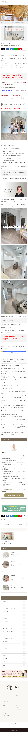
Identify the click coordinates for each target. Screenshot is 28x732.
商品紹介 (13, 655)
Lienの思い (13, 601)
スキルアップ (13, 618)
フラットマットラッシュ (13, 638)
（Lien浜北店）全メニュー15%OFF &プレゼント (7, 542)
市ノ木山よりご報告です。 (16, 554)
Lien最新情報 (18, 709)
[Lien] (14, 690)
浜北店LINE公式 (6, 715)
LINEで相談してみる (14, 495)
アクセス (4, 707)
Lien (16, 730)
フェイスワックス (13, 635)
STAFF (4, 699)
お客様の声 (13, 614)
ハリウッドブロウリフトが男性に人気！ (18, 578)
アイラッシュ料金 (19, 697)
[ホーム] (1, 21)
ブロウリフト (13, 641)
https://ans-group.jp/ (14, 148)
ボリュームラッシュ (13, 645)
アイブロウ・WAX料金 (20, 699)
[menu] (26, 2)
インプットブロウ (13, 611)
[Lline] (16, 49)
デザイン (13, 625)
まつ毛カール (13, 648)
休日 (13, 651)
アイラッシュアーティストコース (13, 608)
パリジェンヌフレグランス (13, 628)
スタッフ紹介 (13, 621)
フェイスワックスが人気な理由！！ (17, 588)
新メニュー (13, 658)
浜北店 (10, 43)
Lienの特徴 (5, 697)
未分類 (13, 661)
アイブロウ (13, 604)
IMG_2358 (3, 145)
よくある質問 (5, 701)
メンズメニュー (18, 701)
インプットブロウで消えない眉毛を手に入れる (18, 565)
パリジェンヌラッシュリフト (13, 631)
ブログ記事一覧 (18, 707)
